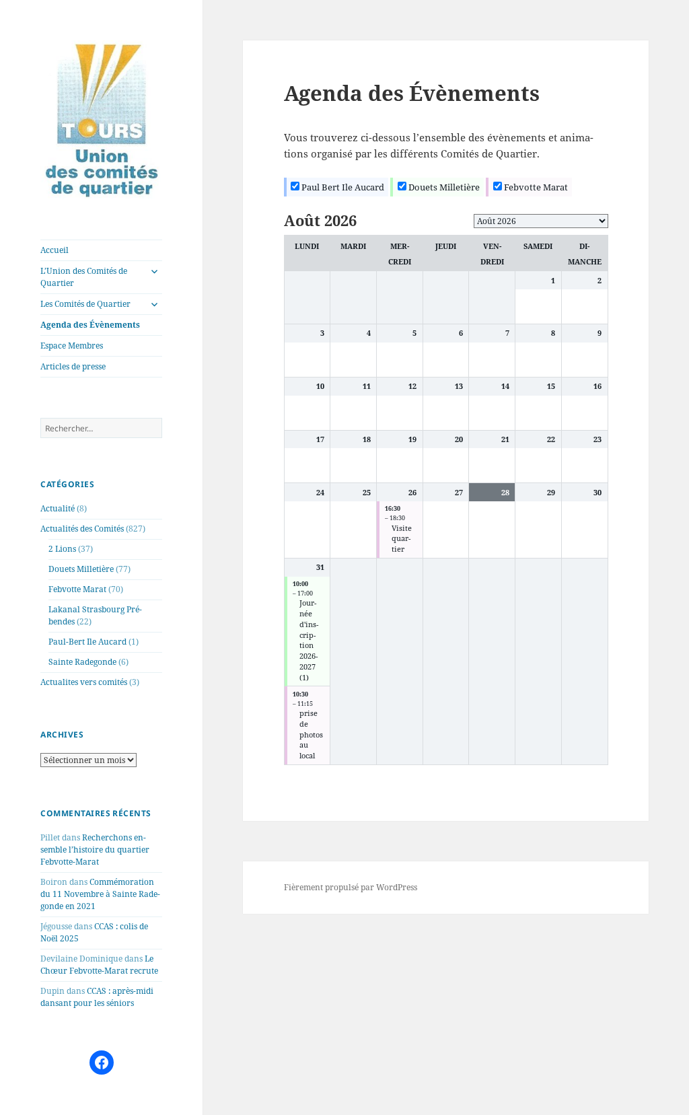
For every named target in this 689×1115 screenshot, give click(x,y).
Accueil (54, 250)
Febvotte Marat (77, 589)
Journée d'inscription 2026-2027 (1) (308, 640)
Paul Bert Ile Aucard (341, 187)
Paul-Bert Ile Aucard (87, 641)
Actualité (57, 508)
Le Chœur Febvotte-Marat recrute (99, 964)
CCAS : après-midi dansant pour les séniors (96, 997)
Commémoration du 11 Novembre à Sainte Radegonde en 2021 (100, 894)
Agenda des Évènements (90, 324)
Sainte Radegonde (82, 662)
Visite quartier (402, 539)
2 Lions (62, 548)
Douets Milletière (81, 569)
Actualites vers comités (83, 682)
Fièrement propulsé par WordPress (350, 887)
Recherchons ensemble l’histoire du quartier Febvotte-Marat (94, 849)
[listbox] (541, 221)
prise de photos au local (311, 734)
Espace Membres (71, 345)
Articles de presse (73, 366)
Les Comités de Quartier (85, 304)
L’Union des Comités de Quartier (83, 277)
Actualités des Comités (82, 528)
